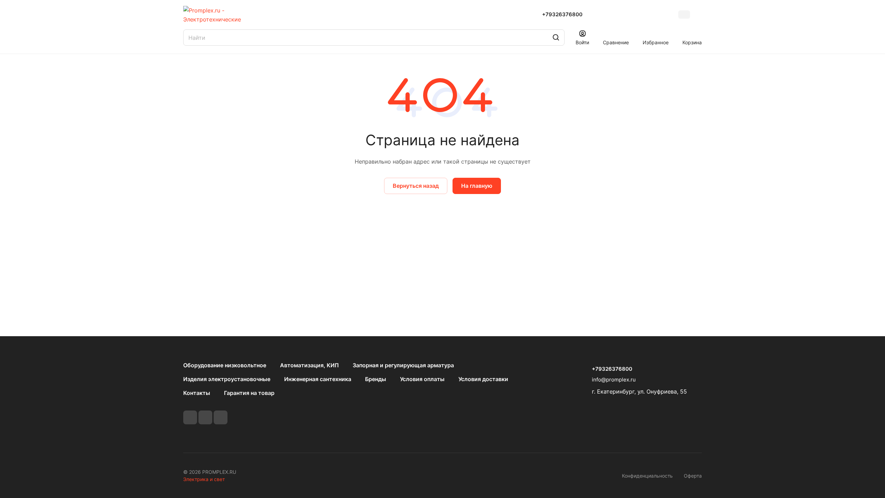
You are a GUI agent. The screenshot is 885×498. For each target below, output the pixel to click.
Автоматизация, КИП (309, 365)
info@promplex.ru (614, 379)
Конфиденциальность (647, 476)
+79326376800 (562, 14)
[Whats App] (220, 417)
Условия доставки (483, 379)
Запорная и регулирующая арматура (403, 365)
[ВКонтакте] (190, 417)
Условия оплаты (422, 379)
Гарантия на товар (249, 392)
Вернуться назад (416, 185)
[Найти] (556, 37)
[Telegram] (205, 417)
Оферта (693, 476)
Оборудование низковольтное (224, 365)
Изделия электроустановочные (226, 379)
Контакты (196, 392)
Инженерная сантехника (317, 379)
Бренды (375, 379)
